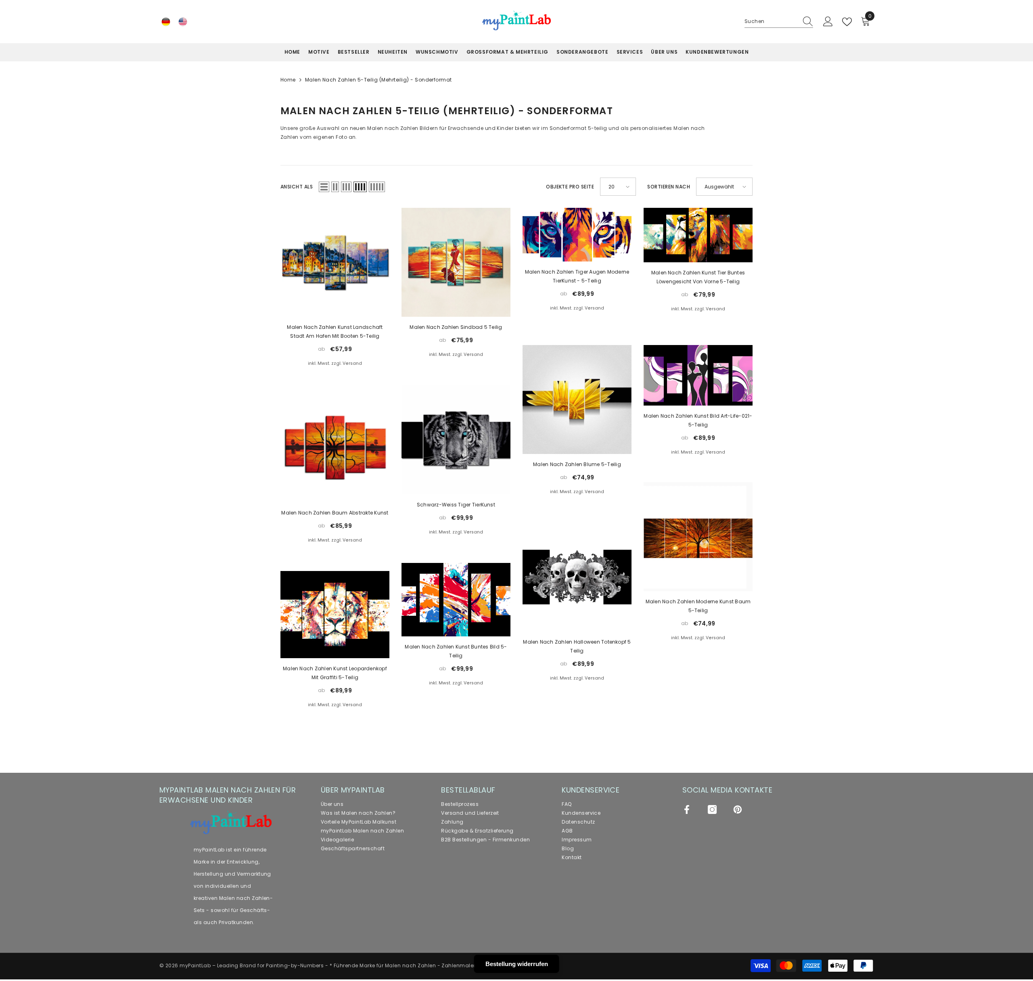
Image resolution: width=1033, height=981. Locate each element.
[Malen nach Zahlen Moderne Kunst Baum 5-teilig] (698, 536)
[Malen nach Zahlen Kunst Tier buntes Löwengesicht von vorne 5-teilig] (698, 235)
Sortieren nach (668, 186)
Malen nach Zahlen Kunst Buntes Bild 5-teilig (456, 651)
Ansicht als (296, 186)
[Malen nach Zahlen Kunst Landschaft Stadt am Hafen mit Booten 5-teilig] (334, 262)
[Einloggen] (828, 22)
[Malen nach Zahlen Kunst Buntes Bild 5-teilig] (455, 599)
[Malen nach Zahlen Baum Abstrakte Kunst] (334, 447)
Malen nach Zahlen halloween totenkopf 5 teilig (577, 646)
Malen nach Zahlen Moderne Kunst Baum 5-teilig (698, 606)
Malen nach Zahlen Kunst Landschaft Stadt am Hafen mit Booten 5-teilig (335, 331)
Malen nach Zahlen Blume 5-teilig (577, 464)
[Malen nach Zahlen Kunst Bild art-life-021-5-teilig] (698, 375)
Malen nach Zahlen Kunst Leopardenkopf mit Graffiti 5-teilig (335, 673)
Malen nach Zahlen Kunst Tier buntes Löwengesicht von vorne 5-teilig (698, 277)
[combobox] (771, 21)
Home (288, 79)
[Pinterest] (737, 809)
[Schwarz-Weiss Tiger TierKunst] (455, 439)
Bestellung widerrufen (516, 963)
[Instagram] (712, 809)
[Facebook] (686, 809)
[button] (324, 187)
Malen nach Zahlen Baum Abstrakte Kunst (334, 512)
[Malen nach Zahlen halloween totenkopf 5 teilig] (577, 577)
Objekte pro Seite (570, 186)
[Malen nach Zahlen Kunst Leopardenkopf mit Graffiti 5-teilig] (334, 614)
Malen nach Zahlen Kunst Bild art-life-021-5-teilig (698, 420)
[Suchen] (778, 21)
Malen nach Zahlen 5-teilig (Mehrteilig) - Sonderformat (378, 79)
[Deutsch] (165, 21)
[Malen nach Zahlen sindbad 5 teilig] (455, 262)
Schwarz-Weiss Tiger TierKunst (456, 504)
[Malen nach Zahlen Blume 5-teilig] (577, 399)
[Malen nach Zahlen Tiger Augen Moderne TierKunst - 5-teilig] (577, 234)
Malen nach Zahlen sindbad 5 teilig (456, 327)
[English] (182, 21)
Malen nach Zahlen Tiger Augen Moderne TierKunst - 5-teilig (577, 276)
